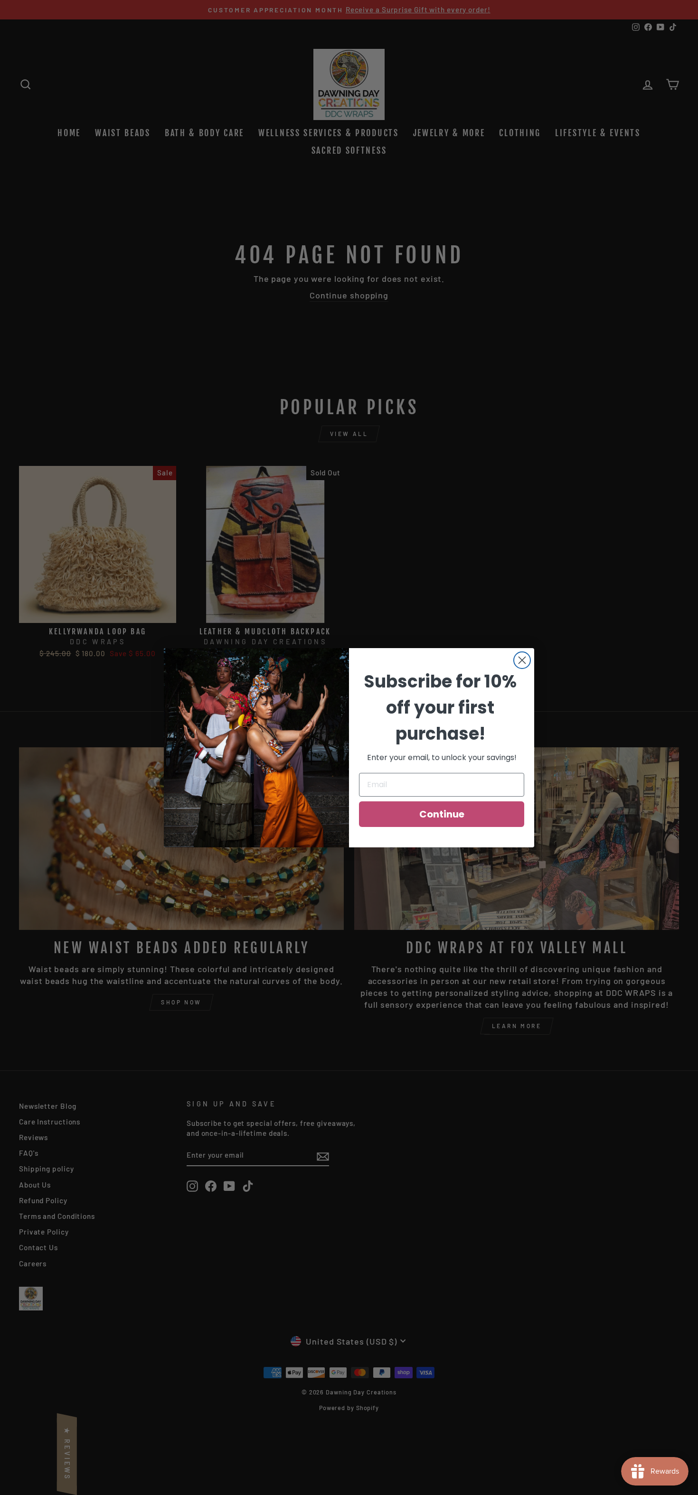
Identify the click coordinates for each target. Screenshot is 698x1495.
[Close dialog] (522, 660)
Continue (441, 814)
